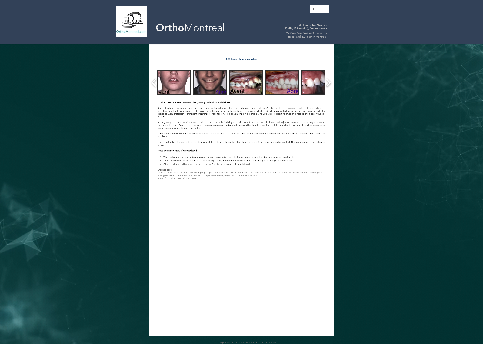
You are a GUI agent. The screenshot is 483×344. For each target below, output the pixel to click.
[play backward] (154, 82)
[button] (174, 82)
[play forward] (328, 82)
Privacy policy (221, 342)
